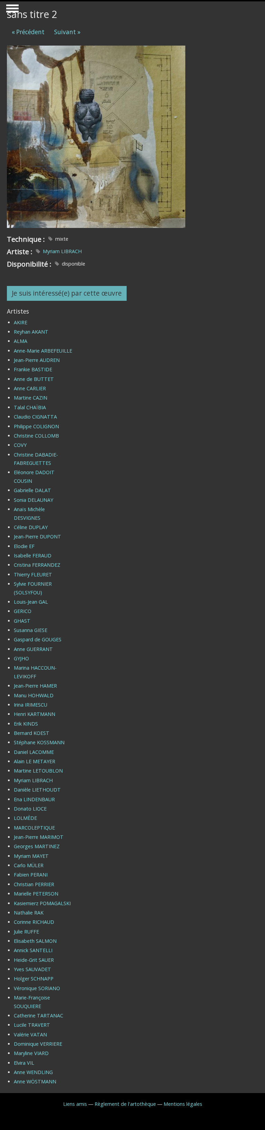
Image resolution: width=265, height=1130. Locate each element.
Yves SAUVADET (32, 969)
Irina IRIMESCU (30, 704)
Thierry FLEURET (33, 574)
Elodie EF (24, 546)
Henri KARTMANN (34, 714)
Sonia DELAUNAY (33, 500)
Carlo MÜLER (28, 865)
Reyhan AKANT (31, 331)
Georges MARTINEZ (37, 846)
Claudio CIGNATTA (35, 416)
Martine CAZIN (30, 397)
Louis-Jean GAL (31, 601)
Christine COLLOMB (36, 435)
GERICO (22, 611)
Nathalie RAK (28, 912)
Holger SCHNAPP (33, 978)
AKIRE (20, 322)
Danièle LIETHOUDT (37, 789)
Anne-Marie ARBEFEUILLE (43, 350)
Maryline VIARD (31, 1053)
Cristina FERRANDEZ (37, 565)
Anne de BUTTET (34, 379)
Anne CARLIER (30, 388)
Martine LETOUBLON (38, 770)
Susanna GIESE (30, 630)
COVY (20, 445)
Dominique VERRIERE (38, 1044)
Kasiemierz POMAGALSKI (42, 903)
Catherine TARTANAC (38, 1015)
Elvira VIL (24, 1063)
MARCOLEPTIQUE (34, 827)
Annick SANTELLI (33, 950)
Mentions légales (183, 1104)
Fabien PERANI (31, 874)
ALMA (20, 341)
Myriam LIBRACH (62, 251)
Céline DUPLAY (31, 527)
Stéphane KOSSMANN (39, 742)
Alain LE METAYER (34, 761)
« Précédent (28, 32)
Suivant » (67, 32)
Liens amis (75, 1104)
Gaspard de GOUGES (37, 639)
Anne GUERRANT (33, 649)
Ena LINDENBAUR (34, 799)
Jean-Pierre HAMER (35, 685)
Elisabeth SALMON (35, 941)
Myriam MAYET (31, 856)
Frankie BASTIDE (33, 369)
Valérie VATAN (30, 1034)
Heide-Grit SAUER (34, 960)
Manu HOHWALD (33, 695)
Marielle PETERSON (36, 893)
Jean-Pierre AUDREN (37, 360)
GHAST (22, 620)
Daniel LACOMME (34, 752)
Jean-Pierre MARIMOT (38, 837)
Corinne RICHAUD (34, 922)
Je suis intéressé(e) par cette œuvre (67, 293)
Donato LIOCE (30, 808)
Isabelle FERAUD (32, 555)
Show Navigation (11, 10)
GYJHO (21, 658)
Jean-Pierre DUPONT (37, 536)
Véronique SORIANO (37, 988)
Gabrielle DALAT (32, 490)
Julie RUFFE (26, 931)
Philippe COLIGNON (36, 426)
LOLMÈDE (25, 818)
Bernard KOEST (31, 733)
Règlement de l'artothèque (125, 1104)
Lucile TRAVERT (32, 1025)
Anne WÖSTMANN (35, 1081)
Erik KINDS (26, 723)
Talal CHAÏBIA (30, 407)
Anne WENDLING (33, 1072)
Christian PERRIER (34, 884)
